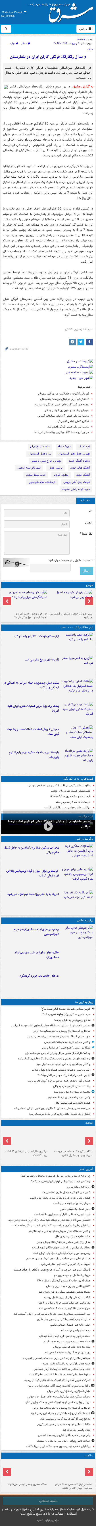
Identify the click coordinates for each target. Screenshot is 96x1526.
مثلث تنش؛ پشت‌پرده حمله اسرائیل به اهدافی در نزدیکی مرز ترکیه (31, 685)
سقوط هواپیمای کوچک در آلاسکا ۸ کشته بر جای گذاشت (59, 1374)
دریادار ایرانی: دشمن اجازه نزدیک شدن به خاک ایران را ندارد (57, 1402)
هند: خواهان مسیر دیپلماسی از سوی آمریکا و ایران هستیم (58, 1258)
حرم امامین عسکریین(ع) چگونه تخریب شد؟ (66, 1014)
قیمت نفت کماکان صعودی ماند (72, 802)
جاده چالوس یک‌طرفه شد (76, 1430)
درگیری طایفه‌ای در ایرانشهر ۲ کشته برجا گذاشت (26, 1153)
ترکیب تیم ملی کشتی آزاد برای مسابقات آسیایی (63, 416)
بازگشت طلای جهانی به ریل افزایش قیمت (67, 808)
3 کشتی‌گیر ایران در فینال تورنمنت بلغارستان (64, 399)
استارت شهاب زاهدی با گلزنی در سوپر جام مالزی (63, 1319)
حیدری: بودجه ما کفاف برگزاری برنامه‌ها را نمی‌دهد (61, 432)
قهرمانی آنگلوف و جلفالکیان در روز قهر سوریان (63, 394)
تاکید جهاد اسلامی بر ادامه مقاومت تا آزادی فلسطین (62, 1369)
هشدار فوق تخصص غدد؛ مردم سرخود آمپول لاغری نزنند (59, 1081)
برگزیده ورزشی (84, 839)
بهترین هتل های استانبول (74, 453)
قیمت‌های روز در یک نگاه (78, 778)
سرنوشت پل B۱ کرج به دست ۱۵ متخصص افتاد (64, 1308)
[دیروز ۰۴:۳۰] (77, 736)
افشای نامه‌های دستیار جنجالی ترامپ (70, 1325)
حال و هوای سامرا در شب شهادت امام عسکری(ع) (37, 955)
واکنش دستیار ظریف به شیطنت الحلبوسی (67, 1042)
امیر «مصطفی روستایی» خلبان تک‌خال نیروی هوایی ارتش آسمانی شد (52, 1108)
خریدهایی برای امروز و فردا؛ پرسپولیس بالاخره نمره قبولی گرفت (32, 873)
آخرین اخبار (86, 1169)
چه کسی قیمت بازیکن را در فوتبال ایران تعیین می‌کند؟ (60, 1181)
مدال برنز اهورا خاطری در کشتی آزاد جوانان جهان (63, 1242)
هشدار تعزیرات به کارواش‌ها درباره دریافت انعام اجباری (59, 1198)
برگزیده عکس (85, 920)
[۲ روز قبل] (77, 759)
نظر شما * (86, 534)
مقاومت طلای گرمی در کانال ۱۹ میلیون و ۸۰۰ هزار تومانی (59, 785)
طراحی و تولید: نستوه (48, 1520)
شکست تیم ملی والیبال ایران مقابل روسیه (67, 1297)
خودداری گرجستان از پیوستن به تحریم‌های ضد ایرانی (61, 1031)
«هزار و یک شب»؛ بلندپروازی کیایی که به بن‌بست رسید (59, 1114)
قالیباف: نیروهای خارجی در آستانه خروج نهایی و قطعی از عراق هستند (52, 1270)
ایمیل (88, 522)
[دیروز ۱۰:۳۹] (77, 713)
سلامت (89, 1455)
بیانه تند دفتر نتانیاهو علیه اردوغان (71, 1086)
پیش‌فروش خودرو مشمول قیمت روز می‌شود (70, 615)
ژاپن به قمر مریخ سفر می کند (42, 659)
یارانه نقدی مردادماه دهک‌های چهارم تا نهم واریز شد (34, 755)
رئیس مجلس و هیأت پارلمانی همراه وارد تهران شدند (61, 1070)
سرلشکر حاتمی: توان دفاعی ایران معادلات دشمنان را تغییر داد (56, 1358)
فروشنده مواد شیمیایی (42, 482)
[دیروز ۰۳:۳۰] (25, 1471)
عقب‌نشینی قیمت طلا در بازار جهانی (70, 791)
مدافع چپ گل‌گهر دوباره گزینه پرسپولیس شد (65, 1419)
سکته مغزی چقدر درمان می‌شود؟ (27, 1484)
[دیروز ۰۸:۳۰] (70, 1471)
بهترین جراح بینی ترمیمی (46, 461)
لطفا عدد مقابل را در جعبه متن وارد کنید (71, 560)
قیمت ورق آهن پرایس (76, 482)
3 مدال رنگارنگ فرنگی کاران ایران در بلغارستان (48, 57)
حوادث (89, 1123)
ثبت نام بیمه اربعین (29, 467)
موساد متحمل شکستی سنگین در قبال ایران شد (64, 1292)
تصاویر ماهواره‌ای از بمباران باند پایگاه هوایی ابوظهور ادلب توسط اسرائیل (50, 1026)
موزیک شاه (64, 446)
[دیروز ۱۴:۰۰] (77, 936)
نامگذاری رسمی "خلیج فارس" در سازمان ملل (66, 1048)
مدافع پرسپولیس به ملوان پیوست (72, 1020)
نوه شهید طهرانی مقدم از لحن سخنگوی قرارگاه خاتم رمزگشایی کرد (54, 1059)
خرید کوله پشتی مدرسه (76, 489)
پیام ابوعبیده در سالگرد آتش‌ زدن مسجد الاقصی (64, 1435)
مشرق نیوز (61, 11)
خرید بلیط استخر (36, 475)
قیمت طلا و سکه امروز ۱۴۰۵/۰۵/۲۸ (70, 796)
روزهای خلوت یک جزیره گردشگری (39, 975)
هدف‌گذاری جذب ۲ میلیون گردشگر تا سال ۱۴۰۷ (63, 1281)
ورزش (83, 28)
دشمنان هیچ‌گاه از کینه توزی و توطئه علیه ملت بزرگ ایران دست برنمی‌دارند (49, 1220)
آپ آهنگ (84, 446)
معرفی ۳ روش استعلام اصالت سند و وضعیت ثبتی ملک (33, 732)
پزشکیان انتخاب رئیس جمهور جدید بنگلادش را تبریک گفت (58, 1446)
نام (90, 511)
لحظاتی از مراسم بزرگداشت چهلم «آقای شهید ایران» (61, 1248)
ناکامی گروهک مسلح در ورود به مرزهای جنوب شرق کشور (73, 1153)
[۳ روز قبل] (70, 600)
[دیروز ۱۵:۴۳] (70, 1138)
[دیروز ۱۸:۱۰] (77, 854)
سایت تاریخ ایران (40, 446)
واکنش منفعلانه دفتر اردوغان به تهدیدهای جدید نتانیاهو (59, 1231)
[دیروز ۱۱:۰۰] (77, 959)
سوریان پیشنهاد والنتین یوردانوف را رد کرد (66, 410)
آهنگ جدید (83, 475)
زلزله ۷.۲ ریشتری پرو (78, 1187)
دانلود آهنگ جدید (79, 461)
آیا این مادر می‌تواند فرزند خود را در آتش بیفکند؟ (64, 1075)
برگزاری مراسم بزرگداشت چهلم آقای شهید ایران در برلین (59, 1386)
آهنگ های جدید (80, 467)
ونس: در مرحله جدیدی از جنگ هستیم (69, 1097)
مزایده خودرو (61, 475)
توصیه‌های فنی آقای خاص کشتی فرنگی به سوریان (62, 405)
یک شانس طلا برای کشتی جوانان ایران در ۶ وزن (64, 1303)
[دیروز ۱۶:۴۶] (77, 643)
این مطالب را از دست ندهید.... (74, 627)
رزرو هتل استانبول (40, 453)
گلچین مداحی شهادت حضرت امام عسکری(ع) (65, 1009)
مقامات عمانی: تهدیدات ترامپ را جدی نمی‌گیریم (63, 1424)
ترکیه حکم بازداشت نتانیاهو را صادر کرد (36, 636)
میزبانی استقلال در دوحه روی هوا (72, 1275)
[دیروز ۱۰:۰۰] (48, 826)
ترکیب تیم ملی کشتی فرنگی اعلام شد (68, 427)
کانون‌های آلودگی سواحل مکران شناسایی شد (65, 1192)
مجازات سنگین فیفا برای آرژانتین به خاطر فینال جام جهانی (31, 850)
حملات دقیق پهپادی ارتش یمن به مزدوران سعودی (63, 1441)
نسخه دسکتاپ (48, 1501)
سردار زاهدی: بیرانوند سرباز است (71, 1203)
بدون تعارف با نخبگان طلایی (75, 1209)
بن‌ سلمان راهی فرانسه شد (75, 1330)
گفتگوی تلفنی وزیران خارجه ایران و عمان (68, 1286)
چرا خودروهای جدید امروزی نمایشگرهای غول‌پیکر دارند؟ (30, 615)
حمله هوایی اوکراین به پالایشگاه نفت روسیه (66, 1364)
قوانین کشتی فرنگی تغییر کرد (73, 421)
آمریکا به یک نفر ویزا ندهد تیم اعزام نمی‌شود (33, 894)
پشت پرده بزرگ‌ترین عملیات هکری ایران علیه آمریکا (33, 708)
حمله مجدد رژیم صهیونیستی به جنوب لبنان (67, 1341)
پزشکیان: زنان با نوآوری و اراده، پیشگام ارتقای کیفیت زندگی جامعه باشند (50, 1225)
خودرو (89, 585)
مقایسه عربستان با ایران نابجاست (72, 1092)
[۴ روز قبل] (25, 600)
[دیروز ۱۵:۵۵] (77, 666)
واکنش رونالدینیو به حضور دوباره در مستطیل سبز (63, 1064)
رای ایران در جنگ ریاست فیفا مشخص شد (67, 1352)
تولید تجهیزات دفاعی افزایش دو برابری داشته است (62, 1214)
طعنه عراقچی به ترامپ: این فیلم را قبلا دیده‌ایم (64, 1336)
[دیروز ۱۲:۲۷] (77, 689)
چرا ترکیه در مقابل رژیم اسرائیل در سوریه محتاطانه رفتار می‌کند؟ (55, 1176)
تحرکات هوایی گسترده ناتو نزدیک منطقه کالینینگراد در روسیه (57, 1380)
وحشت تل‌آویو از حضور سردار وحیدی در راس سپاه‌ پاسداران (57, 1053)
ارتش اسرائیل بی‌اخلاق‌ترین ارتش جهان (68, 1391)
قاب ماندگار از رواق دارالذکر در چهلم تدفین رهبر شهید (60, 1413)
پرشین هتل (56, 467)
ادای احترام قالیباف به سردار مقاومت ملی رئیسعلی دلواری (58, 1036)
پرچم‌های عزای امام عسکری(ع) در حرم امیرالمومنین (36, 932)
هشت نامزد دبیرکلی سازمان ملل (72, 1103)
